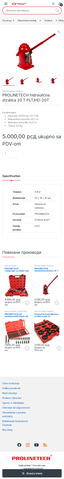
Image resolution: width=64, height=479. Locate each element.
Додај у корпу (34, 473)
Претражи (57, 10)
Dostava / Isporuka (11, 398)
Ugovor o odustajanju (13, 402)
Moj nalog (7, 429)
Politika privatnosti (11, 388)
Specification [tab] (11, 176)
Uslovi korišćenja (10, 383)
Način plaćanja (9, 393)
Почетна (6, 20)
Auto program (8, 91)
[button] (58, 32)
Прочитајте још (55, 348)
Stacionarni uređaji (27, 20)
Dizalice (48, 20)
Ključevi (50, 311)
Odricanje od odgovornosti (16, 407)
